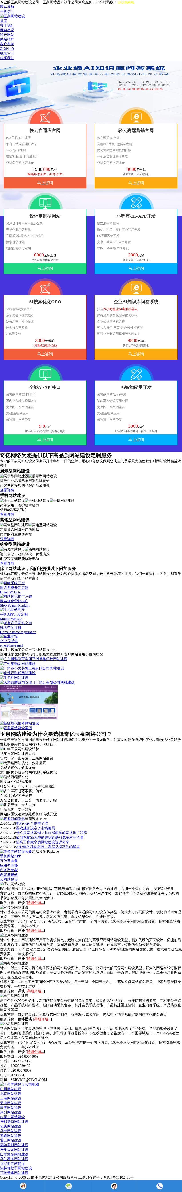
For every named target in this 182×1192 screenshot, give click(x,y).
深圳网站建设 (10, 1112)
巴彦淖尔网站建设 (14, 1154)
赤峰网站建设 (10, 1135)
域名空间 (7, 53)
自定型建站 (9, 875)
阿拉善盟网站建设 (14, 1173)
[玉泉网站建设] (12, 16)
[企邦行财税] (18, 673)
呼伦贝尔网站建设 (14, 1149)
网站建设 (7, 30)
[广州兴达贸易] (29, 719)
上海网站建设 (10, 1098)
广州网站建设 (10, 1089)
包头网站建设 (10, 1126)
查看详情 (7, 490)
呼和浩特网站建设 (14, 1121)
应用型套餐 (9, 865)
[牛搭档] (14, 677)
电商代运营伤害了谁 (32, 823)
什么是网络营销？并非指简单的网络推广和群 (51, 833)
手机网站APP (10, 856)
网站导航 (7, 7)
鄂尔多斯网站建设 (14, 1145)
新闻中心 (7, 49)
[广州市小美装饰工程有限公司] (32, 668)
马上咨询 (45, 183)
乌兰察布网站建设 (14, 1159)
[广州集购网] (18, 663)
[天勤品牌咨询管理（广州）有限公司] (37, 682)
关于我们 (7, 25)
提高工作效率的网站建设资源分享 (42, 842)
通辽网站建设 (10, 1140)
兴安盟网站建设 (12, 1163)
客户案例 (7, 44)
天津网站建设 (10, 1103)
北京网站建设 (10, 1094)
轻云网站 (7, 35)
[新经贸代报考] (19, 723)
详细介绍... (35, 903)
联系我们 (7, 58)
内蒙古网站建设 (12, 1117)
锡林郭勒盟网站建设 (16, 1168)
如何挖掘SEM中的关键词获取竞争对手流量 (50, 837)
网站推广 (7, 39)
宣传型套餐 (9, 861)
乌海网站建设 (10, 1131)
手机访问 (7, 11)
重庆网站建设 (10, 1107)
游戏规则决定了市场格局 (35, 828)
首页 (3, 21)
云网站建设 (9, 879)
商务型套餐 (9, 870)
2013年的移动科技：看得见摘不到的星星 (48, 847)
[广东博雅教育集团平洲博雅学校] (33, 659)
